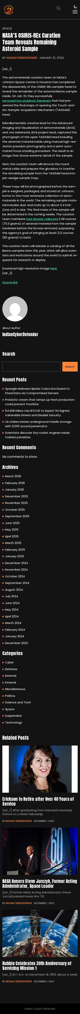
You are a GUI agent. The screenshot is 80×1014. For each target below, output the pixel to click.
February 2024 (15, 630)
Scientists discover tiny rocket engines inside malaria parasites (37, 435)
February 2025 (15, 550)
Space (7, 28)
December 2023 (16, 643)
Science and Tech (18, 702)
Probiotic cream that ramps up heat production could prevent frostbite (39, 402)
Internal (10, 682)
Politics (10, 696)
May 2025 (11, 529)
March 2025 (13, 543)
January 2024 (14, 636)
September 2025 (17, 516)
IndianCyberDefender (21, 58)
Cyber (9, 662)
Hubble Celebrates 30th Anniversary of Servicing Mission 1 (36, 966)
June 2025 (12, 523)
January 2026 (14, 489)
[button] (75, 11)
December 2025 (16, 496)
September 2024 (17, 583)
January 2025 (14, 556)
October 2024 (15, 576)
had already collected (42, 219)
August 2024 (14, 590)
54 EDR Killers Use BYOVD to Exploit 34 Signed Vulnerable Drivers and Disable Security (37, 413)
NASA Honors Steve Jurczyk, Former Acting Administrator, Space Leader (39, 883)
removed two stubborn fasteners (26, 101)
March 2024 (13, 623)
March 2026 (13, 476)
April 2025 (12, 536)
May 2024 (11, 610)
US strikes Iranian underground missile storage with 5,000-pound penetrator (38, 424)
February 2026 (15, 483)
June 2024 (12, 603)
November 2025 (16, 503)
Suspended (13, 716)
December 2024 (16, 563)
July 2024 (11, 596)
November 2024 (16, 569)
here (53, 268)
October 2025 (15, 510)
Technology (13, 722)
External (10, 676)
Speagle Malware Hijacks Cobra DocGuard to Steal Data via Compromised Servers (37, 391)
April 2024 (12, 616)
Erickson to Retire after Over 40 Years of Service (38, 801)
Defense (11, 669)
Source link (9, 282)
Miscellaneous (15, 689)
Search (8, 354)
